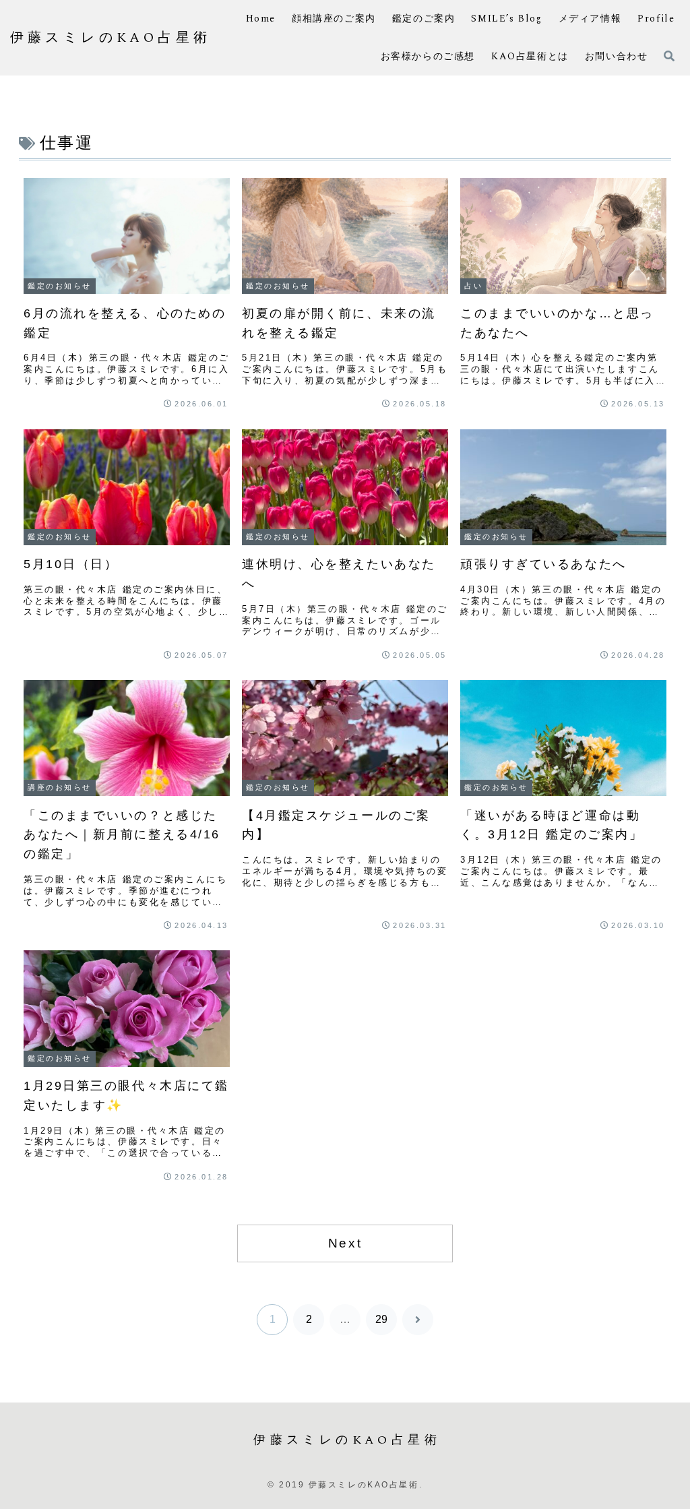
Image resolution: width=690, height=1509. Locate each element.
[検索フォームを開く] (669, 55)
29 (381, 1319)
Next (345, 1243)
